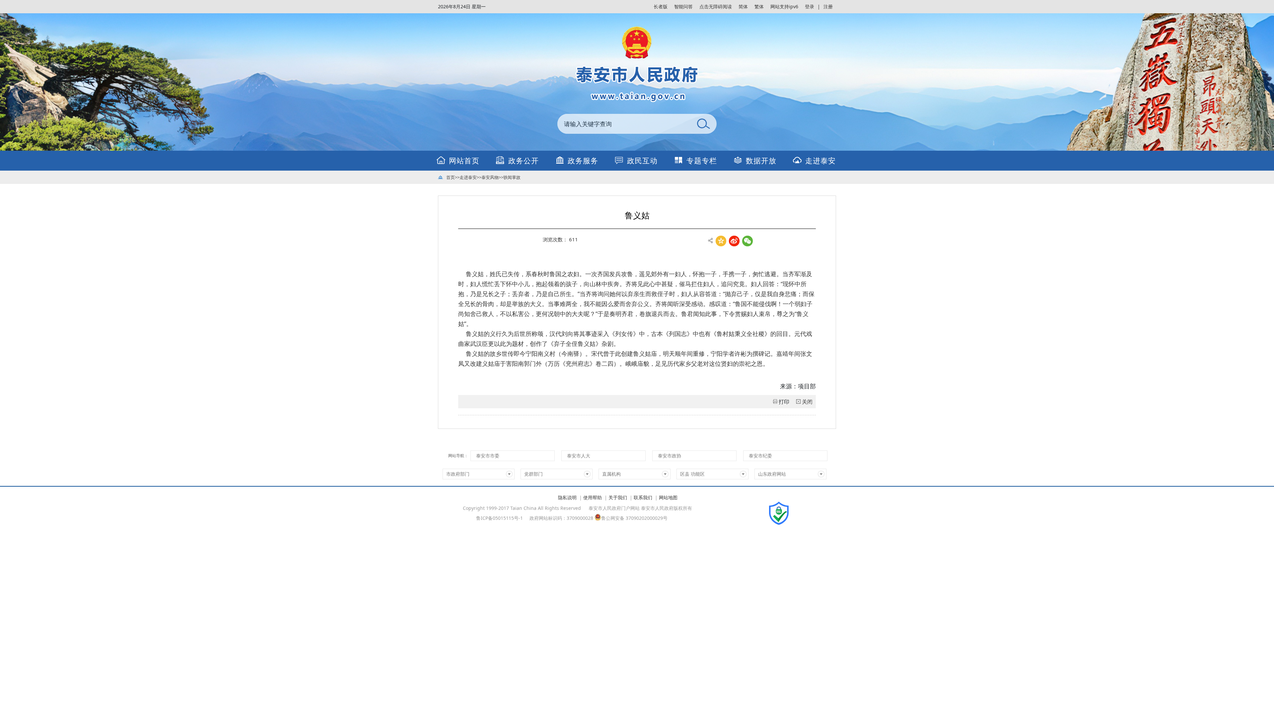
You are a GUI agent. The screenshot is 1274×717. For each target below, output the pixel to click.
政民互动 (642, 160)
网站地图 (668, 497)
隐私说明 (567, 497)
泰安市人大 (578, 455)
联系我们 (643, 497)
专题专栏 (701, 160)
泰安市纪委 (760, 455)
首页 (450, 177)
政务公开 (523, 160)
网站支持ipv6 (784, 6)
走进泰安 (820, 160)
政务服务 (583, 160)
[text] (623, 124)
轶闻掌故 (512, 177)
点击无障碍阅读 (715, 6)
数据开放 (761, 160)
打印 (784, 401)
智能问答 (683, 6)
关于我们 (617, 497)
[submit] (703, 124)
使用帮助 (592, 497)
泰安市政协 (669, 455)
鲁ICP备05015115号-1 (499, 518)
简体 (743, 6)
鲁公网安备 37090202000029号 (634, 517)
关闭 (807, 401)
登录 (809, 6)
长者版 (661, 6)
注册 (828, 6)
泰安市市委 (487, 455)
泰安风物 (490, 177)
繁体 (759, 6)
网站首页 (464, 160)
